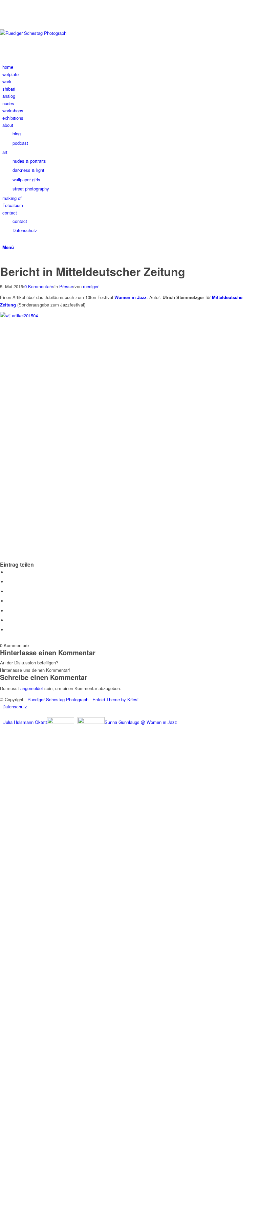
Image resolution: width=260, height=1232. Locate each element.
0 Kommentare (38, 286)
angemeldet (31, 688)
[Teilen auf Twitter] (8, 581)
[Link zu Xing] (4, 19)
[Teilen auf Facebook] (8, 572)
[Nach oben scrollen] (1, 1228)
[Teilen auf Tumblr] (8, 611)
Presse (66, 286)
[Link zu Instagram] (4, 3)
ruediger (91, 286)
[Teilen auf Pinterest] (8, 601)
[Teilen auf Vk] (8, 620)
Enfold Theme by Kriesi (115, 699)
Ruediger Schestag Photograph (57, 699)
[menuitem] (131, 66)
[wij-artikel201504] (1, 261)
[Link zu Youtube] (4, 11)
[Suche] (4, 239)
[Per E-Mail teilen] (8, 629)
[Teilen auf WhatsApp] (8, 591)
